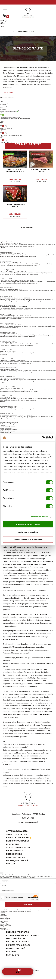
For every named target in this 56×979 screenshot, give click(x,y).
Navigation (28, 971)
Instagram (28, 964)
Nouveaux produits (5, 917)
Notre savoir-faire (16, 857)
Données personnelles (18, 945)
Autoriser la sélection (28, 532)
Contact (10, 864)
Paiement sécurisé (5, 925)
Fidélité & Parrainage (17, 932)
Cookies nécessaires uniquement (28, 539)
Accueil (6, 971)
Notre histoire (14, 854)
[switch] (49, 490)
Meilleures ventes (5, 918)
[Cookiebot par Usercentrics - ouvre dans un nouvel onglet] (41, 437)
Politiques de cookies (17, 942)
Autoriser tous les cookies (28, 524)
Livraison (2, 922)
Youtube (32, 964)
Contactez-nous (5, 929)
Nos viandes (12, 971)
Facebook (24, 964)
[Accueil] (4, 31)
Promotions (3, 915)
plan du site (3, 927)
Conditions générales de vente (22, 935)
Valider (28, 904)
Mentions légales (5, 924)
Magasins (3, 928)
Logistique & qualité (17, 861)
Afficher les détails (39, 516)
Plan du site (12, 955)
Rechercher (23, 971)
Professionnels (14, 851)
